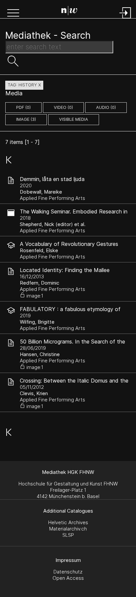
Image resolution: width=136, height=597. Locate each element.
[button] (13, 13)
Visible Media (73, 119)
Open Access (68, 578)
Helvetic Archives (68, 522)
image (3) (26, 119)
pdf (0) (23, 107)
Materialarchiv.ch (68, 529)
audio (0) (106, 107)
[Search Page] (69, 11)
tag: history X (24, 84)
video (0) (63, 107)
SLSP (68, 535)
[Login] (125, 19)
